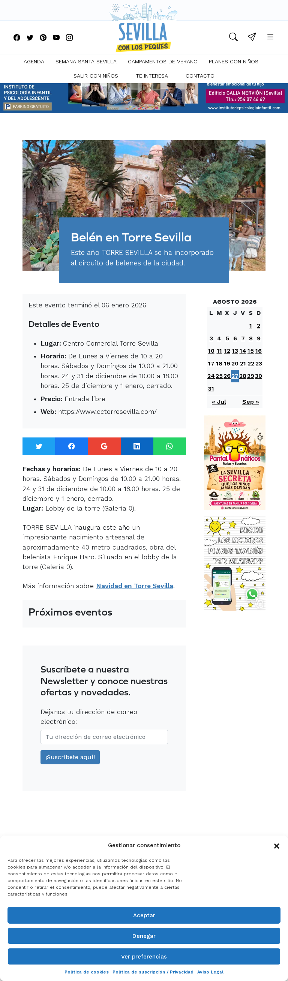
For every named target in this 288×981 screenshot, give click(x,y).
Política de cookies (86, 972)
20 (234, 363)
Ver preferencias (144, 956)
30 (258, 375)
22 (251, 363)
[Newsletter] (252, 38)
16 (258, 350)
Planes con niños (233, 61)
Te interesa (152, 76)
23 (258, 363)
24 (211, 375)
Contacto (200, 76)
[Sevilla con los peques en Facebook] (17, 38)
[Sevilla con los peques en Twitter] (30, 38)
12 (227, 350)
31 (211, 388)
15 (251, 350)
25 (219, 375)
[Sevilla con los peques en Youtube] (56, 38)
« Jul (219, 401)
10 (211, 350)
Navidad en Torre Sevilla (134, 586)
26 (227, 375)
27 (234, 375)
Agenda (34, 61)
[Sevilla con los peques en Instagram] (69, 38)
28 (242, 375)
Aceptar (144, 915)
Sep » (250, 401)
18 (219, 363)
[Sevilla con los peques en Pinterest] (43, 38)
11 (219, 350)
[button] (276, 845)
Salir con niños (96, 76)
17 (211, 363)
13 (235, 350)
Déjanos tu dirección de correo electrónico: (88, 716)
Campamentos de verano (163, 61)
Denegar (144, 936)
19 (227, 363)
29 (250, 375)
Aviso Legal (210, 972)
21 (243, 363)
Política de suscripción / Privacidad (153, 972)
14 (243, 350)
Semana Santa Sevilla (86, 61)
